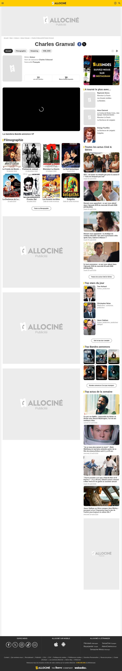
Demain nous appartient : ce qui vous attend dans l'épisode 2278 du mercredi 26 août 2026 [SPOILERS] (100, 205)
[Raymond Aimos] (89, 100)
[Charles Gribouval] (12, 68)
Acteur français (25, 38)
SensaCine (106, 643)
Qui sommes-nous (17, 657)
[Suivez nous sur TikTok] (29, 644)
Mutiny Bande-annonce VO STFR (89, 362)
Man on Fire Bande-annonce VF (89, 378)
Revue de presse (106, 657)
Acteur (32, 57)
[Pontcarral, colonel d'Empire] (31, 155)
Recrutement (29, 657)
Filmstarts (88, 643)
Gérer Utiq (68, 660)
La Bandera (101, 101)
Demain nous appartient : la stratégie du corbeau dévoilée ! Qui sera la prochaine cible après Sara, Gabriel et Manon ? (101, 236)
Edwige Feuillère (103, 128)
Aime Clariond (102, 110)
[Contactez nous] (35, 644)
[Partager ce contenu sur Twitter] (84, 44)
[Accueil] (59, 3)
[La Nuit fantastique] (71, 155)
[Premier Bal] (31, 185)
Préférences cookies (75, 657)
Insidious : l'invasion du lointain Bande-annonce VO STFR (114, 378)
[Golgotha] (71, 185)
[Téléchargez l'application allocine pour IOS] (57, 644)
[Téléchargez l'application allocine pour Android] (64, 644)
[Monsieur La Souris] (51, 155)
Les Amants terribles (51, 199)
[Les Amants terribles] (51, 185)
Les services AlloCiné (56, 660)
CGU (44, 657)
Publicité (38, 657)
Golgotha (71, 199)
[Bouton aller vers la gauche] (112, 51)
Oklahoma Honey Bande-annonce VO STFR (114, 362)
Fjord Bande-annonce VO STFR (102, 362)
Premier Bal (31, 199)
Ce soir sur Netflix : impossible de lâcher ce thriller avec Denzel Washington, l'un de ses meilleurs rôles (100, 418)
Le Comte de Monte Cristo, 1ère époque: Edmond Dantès (12, 169)
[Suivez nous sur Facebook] (9, 644)
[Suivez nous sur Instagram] (22, 644)
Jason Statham (102, 320)
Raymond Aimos (103, 93)
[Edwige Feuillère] (89, 135)
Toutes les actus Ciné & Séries (101, 277)
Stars (11, 38)
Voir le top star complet (101, 340)
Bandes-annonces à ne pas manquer (101, 385)
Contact (6, 657)
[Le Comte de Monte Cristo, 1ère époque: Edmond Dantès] (12, 155)
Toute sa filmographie (41, 208)
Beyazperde (88, 646)
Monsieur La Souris (51, 169)
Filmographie (13, 140)
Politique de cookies (59, 657)
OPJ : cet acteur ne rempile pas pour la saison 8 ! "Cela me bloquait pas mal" (101, 175)
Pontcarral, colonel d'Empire (31, 169)
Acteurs (16, 38)
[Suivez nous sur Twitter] (16, 644)
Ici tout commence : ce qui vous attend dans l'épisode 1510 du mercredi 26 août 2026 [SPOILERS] (100, 266)
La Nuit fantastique (71, 169)
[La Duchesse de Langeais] (12, 185)
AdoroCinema (107, 646)
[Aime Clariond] (89, 117)
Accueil (6, 38)
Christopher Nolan (104, 303)
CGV (49, 657)
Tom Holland (102, 286)
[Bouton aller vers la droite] (116, 51)
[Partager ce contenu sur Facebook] (79, 44)
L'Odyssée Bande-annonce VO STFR (102, 378)
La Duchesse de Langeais (12, 199)
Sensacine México (97, 649)
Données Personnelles (91, 657)
